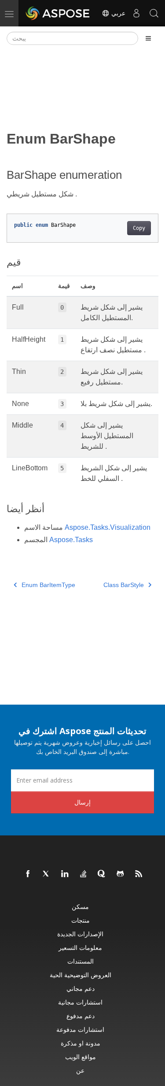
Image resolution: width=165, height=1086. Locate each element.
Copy (139, 228)
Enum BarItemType (48, 584)
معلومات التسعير (80, 947)
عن (80, 1070)
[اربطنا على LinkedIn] (65, 874)
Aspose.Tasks (71, 539)
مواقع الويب (80, 1057)
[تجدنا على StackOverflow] (83, 874)
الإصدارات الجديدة (80, 934)
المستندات (80, 961)
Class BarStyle (123, 584)
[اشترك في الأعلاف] (139, 874)
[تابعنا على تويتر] (46, 874)
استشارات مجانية (80, 1002)
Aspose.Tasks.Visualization (107, 527)
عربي (117, 13)
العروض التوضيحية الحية (80, 975)
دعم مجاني (80, 988)
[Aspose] (58, 13)
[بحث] (154, 13)
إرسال (82, 802)
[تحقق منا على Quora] (102, 874)
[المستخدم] (136, 13)
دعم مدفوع (80, 1016)
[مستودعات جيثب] (120, 874)
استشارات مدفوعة (80, 1029)
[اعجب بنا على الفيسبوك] (28, 874)
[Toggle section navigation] (148, 38)
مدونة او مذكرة (80, 1043)
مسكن (80, 906)
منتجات (80, 920)
